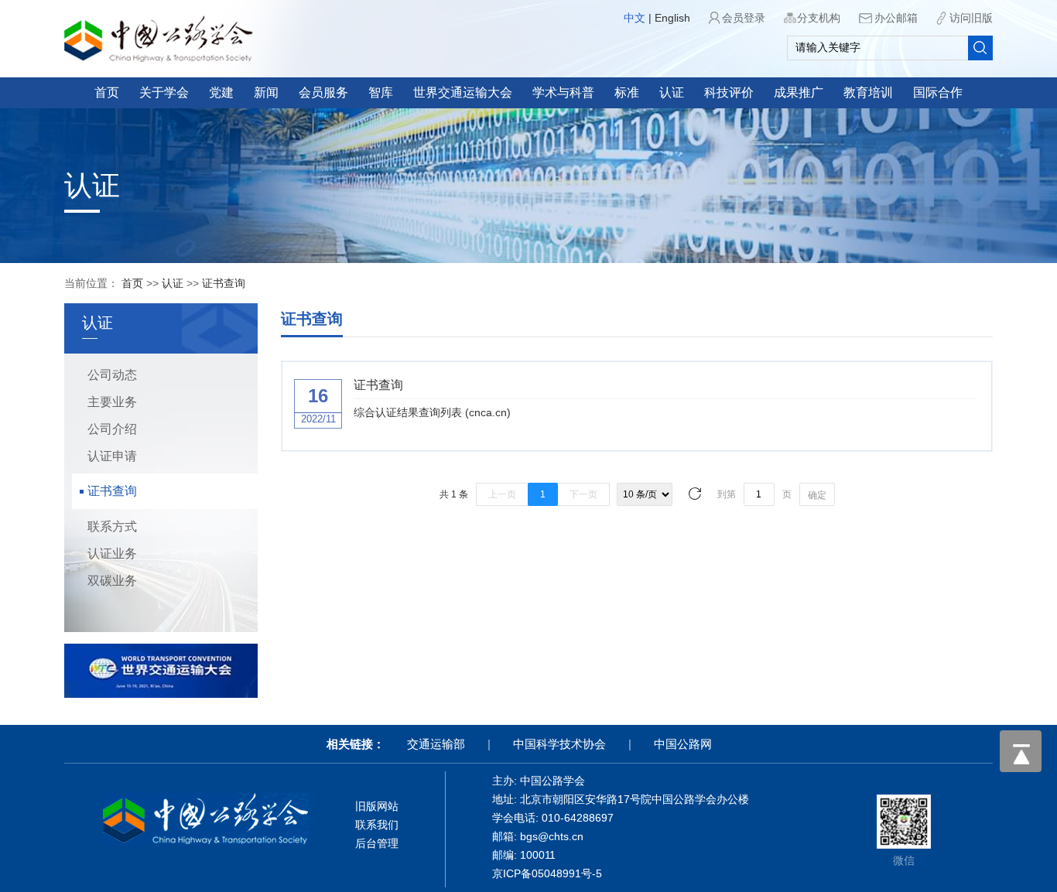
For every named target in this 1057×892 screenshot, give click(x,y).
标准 (626, 92)
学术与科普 (563, 92)
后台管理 (377, 843)
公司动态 (112, 374)
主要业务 (112, 401)
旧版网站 (377, 806)
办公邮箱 (896, 18)
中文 (634, 18)
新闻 (266, 92)
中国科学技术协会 (559, 743)
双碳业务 (112, 580)
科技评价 (729, 92)
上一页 (502, 494)
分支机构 (818, 18)
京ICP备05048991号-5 (547, 873)
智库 (380, 92)
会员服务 (323, 92)
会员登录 (743, 18)
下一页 (583, 494)
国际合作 (938, 92)
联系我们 (377, 825)
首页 (106, 92)
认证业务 (112, 553)
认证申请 (112, 456)
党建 (221, 92)
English (672, 18)
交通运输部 (436, 743)
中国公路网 (683, 743)
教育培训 (868, 92)
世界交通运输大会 (462, 92)
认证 (671, 92)
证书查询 (223, 283)
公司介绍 (112, 429)
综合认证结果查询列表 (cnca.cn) (432, 412)
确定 (817, 495)
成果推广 (798, 92)
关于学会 (164, 92)
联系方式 (112, 526)
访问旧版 (971, 18)
